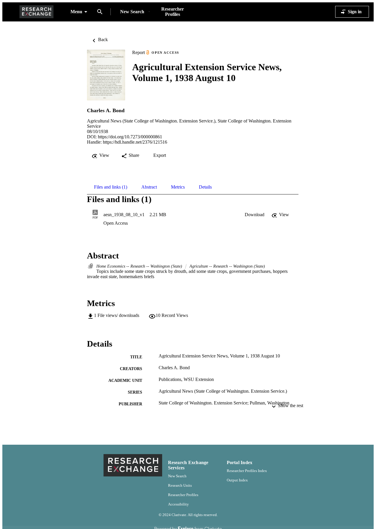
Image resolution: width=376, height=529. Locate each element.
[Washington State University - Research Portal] (36, 12)
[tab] (110, 187)
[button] (254, 215)
